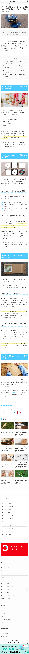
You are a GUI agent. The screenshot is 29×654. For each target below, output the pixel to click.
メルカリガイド (4, 633)
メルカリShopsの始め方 (9, 528)
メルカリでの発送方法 (9, 522)
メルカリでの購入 (8, 503)
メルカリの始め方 (8, 509)
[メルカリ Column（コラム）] (14, 1)
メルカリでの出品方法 (9, 512)
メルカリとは (4, 610)
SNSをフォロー (4, 622)
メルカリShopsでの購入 (9, 506)
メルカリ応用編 (7, 525)
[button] (3, 412)
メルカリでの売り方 (8, 515)
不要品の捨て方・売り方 (9, 531)
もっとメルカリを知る (6, 619)
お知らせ (3, 613)
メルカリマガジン (5, 636)
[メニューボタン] (1, 1)
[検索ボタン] (28, 1)
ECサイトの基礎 (7, 534)
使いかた (3, 616)
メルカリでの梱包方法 (7, 405)
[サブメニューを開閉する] (26, 525)
